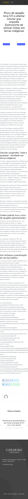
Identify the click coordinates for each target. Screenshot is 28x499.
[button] (25, 2)
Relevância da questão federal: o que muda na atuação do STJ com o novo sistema (14, 423)
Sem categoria (21, 44)
